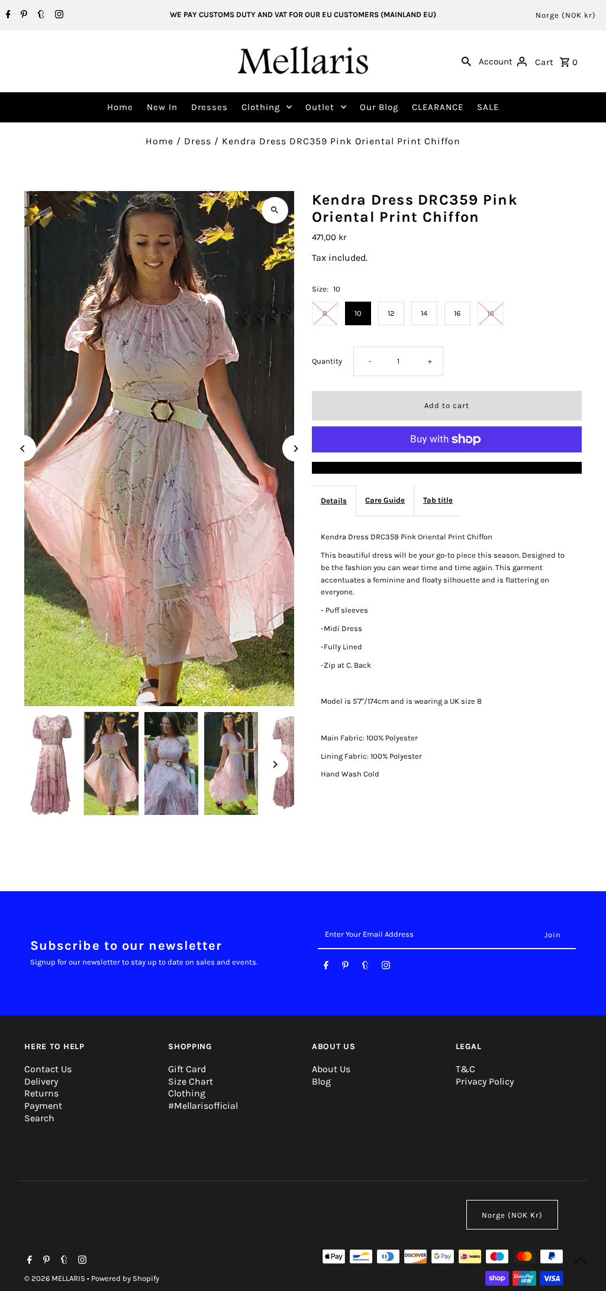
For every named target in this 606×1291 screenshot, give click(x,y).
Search (39, 1118)
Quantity (327, 361)
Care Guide (385, 500)
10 (358, 313)
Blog (321, 1081)
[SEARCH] (466, 61)
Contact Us (48, 1069)
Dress (197, 141)
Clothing (260, 107)
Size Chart (190, 1081)
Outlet (319, 107)
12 (391, 313)
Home (120, 107)
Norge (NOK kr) (566, 15)
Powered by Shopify (125, 1278)
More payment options (446, 467)
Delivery (41, 1081)
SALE (488, 107)
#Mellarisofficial (203, 1105)
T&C (465, 1069)
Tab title (438, 500)
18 (490, 313)
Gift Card (187, 1069)
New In (162, 107)
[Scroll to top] (581, 1260)
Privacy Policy (485, 1081)
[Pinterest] (22, 15)
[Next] (295, 448)
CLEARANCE (437, 107)
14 (424, 313)
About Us (331, 1069)
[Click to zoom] (275, 210)
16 (457, 313)
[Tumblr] (39, 15)
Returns (41, 1093)
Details (334, 500)
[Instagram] (57, 15)
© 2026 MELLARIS (55, 1278)
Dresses (209, 107)
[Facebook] (7, 15)
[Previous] (22, 448)
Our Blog (379, 107)
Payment (43, 1105)
